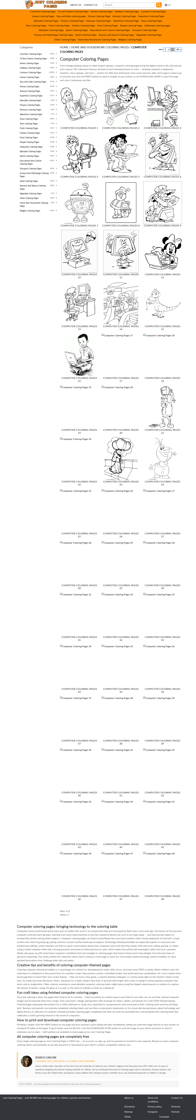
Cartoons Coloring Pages (153, 11)
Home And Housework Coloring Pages (97, 39)
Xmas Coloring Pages (151, 20)
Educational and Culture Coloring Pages (110, 30)
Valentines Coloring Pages (126, 20)
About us (128, 1097)
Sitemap (128, 1111)
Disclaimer (129, 1106)
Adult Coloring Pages (86, 34)
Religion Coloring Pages (130, 39)
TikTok (127, 1116)
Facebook (164, 1116)
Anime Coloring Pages (102, 11)
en (169, 5)
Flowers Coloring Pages (72, 20)
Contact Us (177, 1097)
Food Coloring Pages (107, 25)
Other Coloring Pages (65, 39)
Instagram (153, 1111)
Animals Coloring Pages (124, 16)
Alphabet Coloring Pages (51, 30)
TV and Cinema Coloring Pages (73, 11)
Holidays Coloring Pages (127, 11)
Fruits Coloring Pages (59, 25)
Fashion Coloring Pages (83, 25)
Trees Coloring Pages (36, 25)
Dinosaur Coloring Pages (98, 20)
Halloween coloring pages (157, 25)
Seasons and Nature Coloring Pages (116, 34)
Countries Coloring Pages (43, 11)
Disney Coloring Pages (99, 16)
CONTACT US (90, 5)
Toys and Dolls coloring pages (71, 16)
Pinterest (175, 1106)
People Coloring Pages (131, 25)
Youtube (175, 1111)
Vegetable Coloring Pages (149, 34)
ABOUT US (75, 5)
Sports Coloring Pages (77, 30)
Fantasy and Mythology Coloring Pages (53, 34)
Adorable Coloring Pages (46, 20)
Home (64, 47)
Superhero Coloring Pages (151, 16)
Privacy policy (155, 1106)
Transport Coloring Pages (144, 30)
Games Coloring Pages (43, 16)
